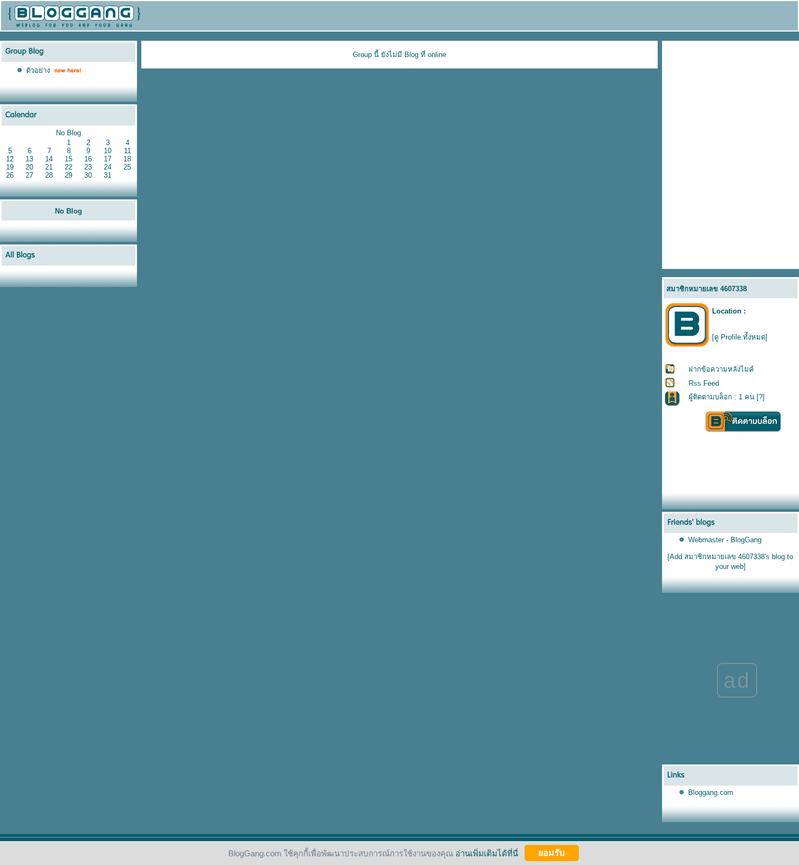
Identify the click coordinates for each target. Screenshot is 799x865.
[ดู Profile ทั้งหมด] (739, 337)
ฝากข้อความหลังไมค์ (721, 369)
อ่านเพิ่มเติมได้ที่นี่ (486, 852)
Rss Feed (704, 383)
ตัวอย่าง (38, 70)
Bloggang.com (710, 792)
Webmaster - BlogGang (724, 540)
